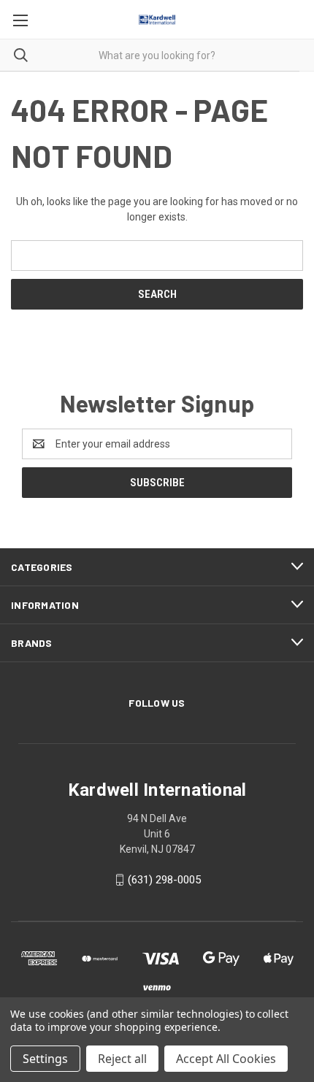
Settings (45, 1059)
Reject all (122, 1059)
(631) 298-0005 (164, 879)
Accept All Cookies (226, 1059)
